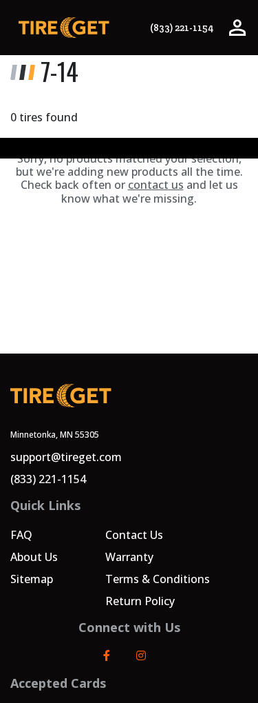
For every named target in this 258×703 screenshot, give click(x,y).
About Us (34, 556)
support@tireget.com (66, 457)
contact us (156, 184)
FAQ (21, 534)
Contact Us (134, 534)
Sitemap (31, 579)
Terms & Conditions (157, 579)
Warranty (129, 556)
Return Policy (140, 601)
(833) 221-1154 (181, 28)
